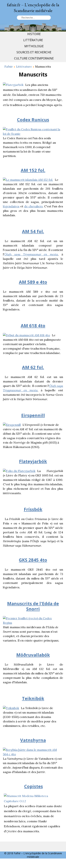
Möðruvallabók (33, 655)
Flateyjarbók (33, 461)
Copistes (33, 786)
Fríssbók (33, 509)
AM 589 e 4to (33, 282)
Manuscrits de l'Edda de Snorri (33, 606)
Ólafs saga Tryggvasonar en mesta (31, 254)
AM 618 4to (33, 325)
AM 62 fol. (33, 367)
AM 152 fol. (33, 170)
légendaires (11, 206)
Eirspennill (33, 415)
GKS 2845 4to (33, 560)
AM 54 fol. (33, 231)
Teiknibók (33, 698)
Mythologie (34, 46)
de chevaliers (33, 206)
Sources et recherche (33, 52)
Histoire (34, 34)
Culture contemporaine (34, 58)
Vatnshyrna (33, 740)
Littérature (33, 40)
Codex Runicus (33, 120)
